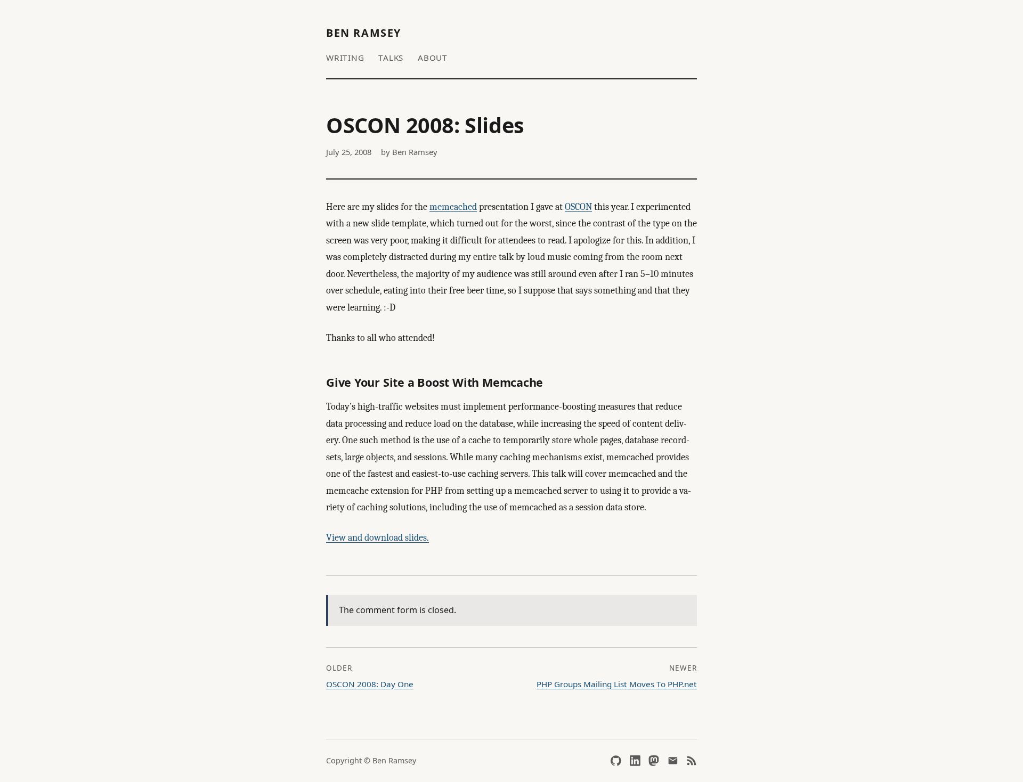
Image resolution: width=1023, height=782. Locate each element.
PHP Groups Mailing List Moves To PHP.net (617, 684)
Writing (345, 57)
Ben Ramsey (363, 33)
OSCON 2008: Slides (425, 125)
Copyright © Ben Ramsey (371, 760)
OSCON (578, 207)
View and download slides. (377, 537)
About (433, 57)
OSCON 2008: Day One (369, 684)
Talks (390, 57)
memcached (453, 207)
